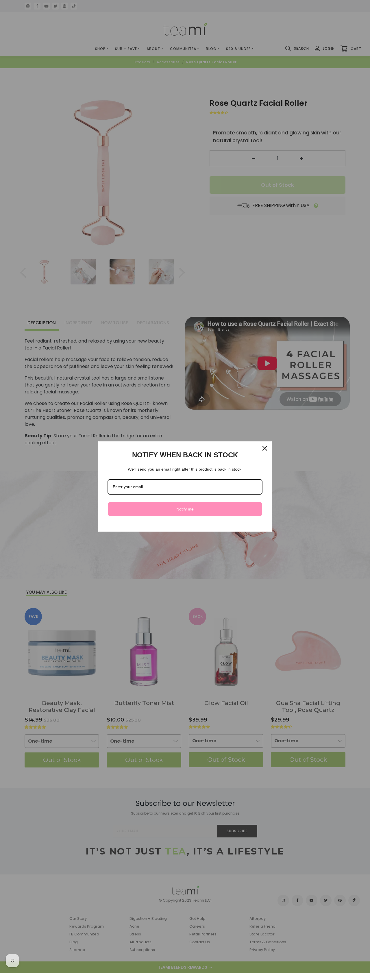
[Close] (265, 448)
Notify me (185, 509)
